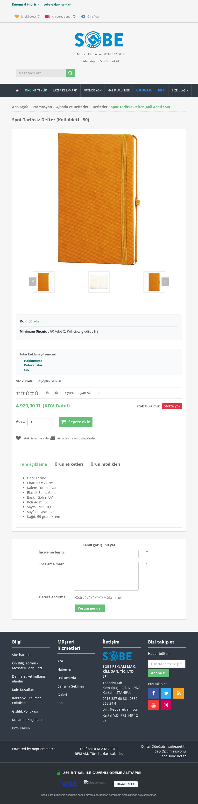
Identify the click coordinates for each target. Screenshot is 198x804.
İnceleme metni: (52, 564)
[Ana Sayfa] (17, 90)
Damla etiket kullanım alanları (29, 678)
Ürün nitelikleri (105, 464)
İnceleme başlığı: (52, 552)
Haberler (64, 669)
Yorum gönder (90, 608)
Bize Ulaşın (180, 90)
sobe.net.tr (177, 746)
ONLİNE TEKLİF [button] (36, 90)
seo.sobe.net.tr (174, 756)
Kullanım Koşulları (27, 719)
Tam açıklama (33, 464)
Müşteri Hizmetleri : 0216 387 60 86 (100, 54)
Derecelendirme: (52, 597)
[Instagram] (166, 705)
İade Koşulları (23, 689)
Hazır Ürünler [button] (119, 90)
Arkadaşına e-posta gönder (76, 438)
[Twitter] (166, 693)
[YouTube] (153, 705)
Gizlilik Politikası (25, 711)
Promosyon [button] (93, 90)
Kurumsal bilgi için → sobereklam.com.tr (41, 4)
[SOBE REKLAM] (99, 39)
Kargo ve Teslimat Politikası (26, 700)
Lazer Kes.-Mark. (65, 90)
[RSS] (178, 693)
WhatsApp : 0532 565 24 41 (100, 61)
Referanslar (33, 365)
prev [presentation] (32, 281)
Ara (60, 661)
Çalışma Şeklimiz (71, 686)
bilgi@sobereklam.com (121, 709)
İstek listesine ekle (36, 438)
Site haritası (21, 654)
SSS (26, 369)
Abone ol (158, 673)
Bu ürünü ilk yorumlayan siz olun (73, 392)
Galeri (62, 694)
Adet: (20, 421)
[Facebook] (153, 693)
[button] (162, 90)
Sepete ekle (79, 422)
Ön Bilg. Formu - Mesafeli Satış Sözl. (27, 665)
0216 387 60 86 (115, 698)
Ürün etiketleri (69, 464)
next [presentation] (165, 281)
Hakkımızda (33, 361)
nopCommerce (44, 748)
